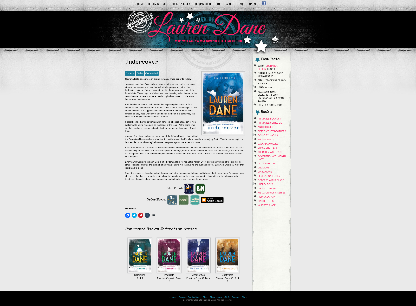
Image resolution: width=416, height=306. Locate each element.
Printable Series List (270, 123)
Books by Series (181, 4)
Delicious (263, 167)
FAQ (241, 4)
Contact (253, 4)
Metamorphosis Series (271, 193)
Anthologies (265, 127)
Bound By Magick (268, 135)
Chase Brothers (268, 148)
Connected (151, 73)
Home (140, 4)
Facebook (264, 3)
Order (140, 73)
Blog (218, 4)
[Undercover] (223, 134)
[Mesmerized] (198, 272)
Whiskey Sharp (267, 205)
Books (182, 297)
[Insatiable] (169, 272)
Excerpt (130, 73)
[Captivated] (228, 272)
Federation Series (269, 176)
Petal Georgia (266, 197)
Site (243, 297)
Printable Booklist (269, 119)
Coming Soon (203, 4)
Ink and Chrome (267, 188)
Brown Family (266, 139)
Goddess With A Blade (271, 180)
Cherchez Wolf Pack (270, 152)
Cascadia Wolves (268, 144)
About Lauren (216, 297)
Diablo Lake (265, 172)
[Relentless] (140, 272)
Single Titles (266, 201)
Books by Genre (157, 4)
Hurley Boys (265, 184)
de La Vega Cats (267, 163)
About (230, 4)
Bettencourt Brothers (272, 131)
